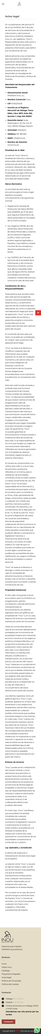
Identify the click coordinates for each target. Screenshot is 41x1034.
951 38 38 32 (18, 999)
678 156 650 (18, 1002)
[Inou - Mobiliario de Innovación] (19, 4)
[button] (3, 4)
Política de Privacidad (11, 981)
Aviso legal (6, 977)
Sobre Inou (7, 967)
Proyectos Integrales (11, 974)
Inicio (4, 964)
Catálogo (6, 971)
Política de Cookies (10, 984)
